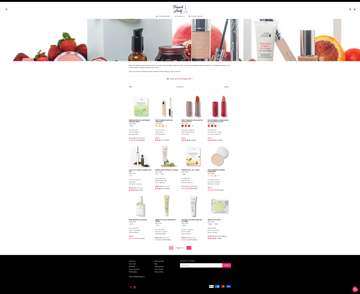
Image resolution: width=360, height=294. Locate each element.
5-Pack (216, 224)
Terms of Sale (158, 269)
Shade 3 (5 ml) (163, 126)
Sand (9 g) (215, 175)
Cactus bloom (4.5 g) (182, 126)
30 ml (162, 174)
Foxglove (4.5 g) (209, 126)
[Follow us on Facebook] (131, 287)
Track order (132, 264)
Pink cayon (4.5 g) (186, 126)
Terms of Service (134, 269)
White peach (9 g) (212, 175)
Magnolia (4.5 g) (215, 126)
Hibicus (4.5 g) (212, 126)
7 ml (131, 175)
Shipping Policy (159, 266)
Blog (155, 264)
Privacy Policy (158, 272)
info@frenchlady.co (139, 276)
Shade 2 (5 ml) (159, 126)
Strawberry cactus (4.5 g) (189, 126)
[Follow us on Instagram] (135, 287)
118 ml (131, 224)
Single (131, 126)
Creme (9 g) (209, 175)
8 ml (157, 174)
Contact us (132, 261)
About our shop (159, 261)
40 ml (157, 225)
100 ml (184, 225)
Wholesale (132, 266)
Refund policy (133, 272)
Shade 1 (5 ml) (156, 126)
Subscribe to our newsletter (187, 261)
